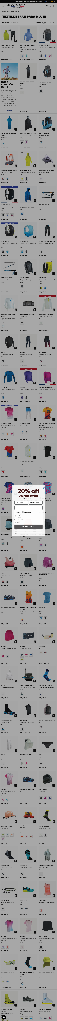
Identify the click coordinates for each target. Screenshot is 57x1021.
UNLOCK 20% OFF (28, 527)
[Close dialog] (43, 487)
